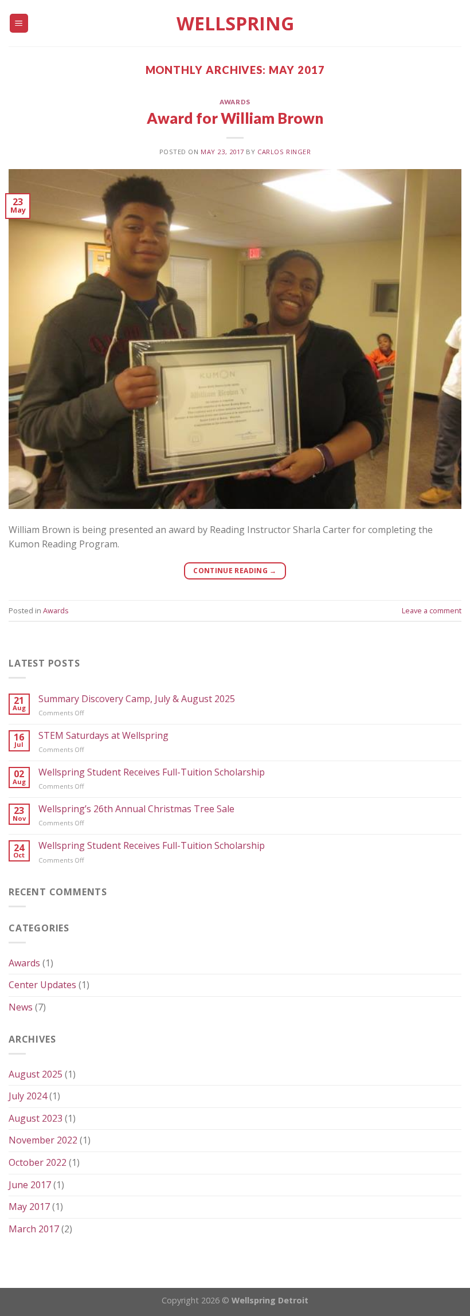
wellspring (235, 23)
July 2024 (28, 1096)
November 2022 (43, 1140)
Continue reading (235, 570)
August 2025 (35, 1074)
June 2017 (30, 1184)
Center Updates (42, 984)
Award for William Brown (235, 118)
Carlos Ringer (284, 151)
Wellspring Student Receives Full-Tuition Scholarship (151, 772)
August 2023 (35, 1118)
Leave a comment (431, 610)
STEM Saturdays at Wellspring (103, 735)
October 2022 (37, 1162)
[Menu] (19, 23)
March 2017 (34, 1229)
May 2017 (29, 1206)
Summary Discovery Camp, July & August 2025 (136, 699)
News (21, 1007)
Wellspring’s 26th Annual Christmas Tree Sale (136, 809)
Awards (235, 101)
